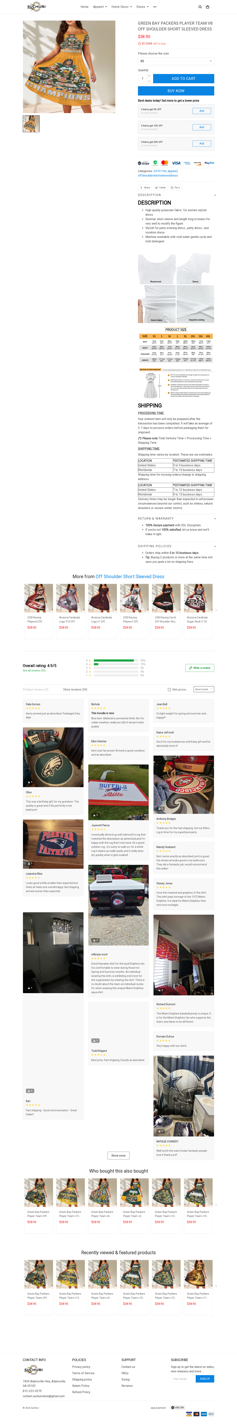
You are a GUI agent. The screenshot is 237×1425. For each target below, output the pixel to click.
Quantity (143, 70)
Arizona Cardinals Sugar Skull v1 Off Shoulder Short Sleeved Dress (197, 620)
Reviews (127, 1407)
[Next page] (216, 611)
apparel (172, 171)
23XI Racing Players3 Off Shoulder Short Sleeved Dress (36, 620)
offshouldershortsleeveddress (158, 175)
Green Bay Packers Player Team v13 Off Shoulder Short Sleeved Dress (70, 1255)
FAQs (124, 1395)
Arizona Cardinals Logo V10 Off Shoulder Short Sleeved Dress (69, 620)
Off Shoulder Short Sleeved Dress (130, 576)
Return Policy (80, 1407)
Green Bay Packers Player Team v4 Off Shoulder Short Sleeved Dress (102, 1255)
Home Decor (120, 7)
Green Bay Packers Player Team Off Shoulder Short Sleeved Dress (38, 1255)
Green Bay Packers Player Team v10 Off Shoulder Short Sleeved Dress (198, 1255)
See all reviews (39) (34, 670)
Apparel (98, 7)
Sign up (205, 1400)
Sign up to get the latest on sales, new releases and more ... (192, 1391)
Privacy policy (81, 1389)
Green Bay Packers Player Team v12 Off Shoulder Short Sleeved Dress (166, 1255)
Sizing (125, 1401)
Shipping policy (82, 1401)
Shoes (140, 7)
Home (85, 7)
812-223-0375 (32, 1413)
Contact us (128, 1389)
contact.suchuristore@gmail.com (44, 1418)
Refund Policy (81, 1414)
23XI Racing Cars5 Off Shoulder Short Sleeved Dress (166, 620)
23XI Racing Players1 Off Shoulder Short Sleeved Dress (132, 620)
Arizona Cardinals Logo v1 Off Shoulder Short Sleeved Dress (101, 620)
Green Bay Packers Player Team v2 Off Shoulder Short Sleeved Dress (134, 1255)
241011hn (159, 171)
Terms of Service (83, 1395)
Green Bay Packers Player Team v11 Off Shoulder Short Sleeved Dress (198, 1337)
